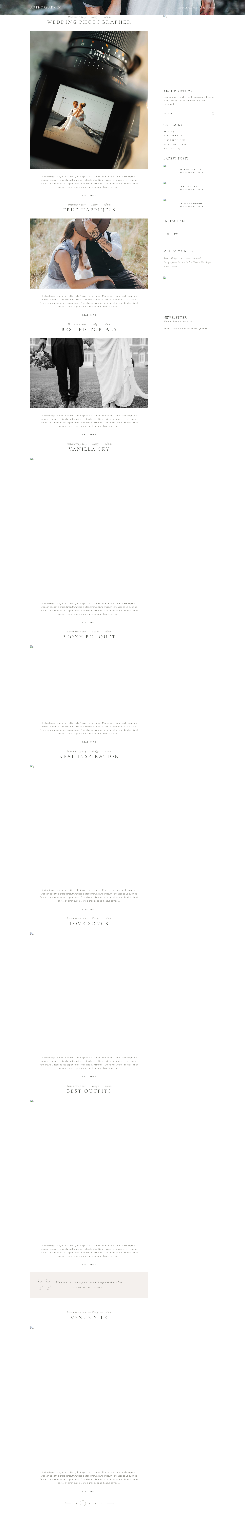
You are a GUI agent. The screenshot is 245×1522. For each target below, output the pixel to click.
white (166, 266)
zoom (174, 266)
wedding (205, 262)
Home (181, 7)
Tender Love (188, 186)
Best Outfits (89, 1091)
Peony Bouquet (89, 637)
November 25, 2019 (192, 172)
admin (107, 16)
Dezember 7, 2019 (77, 16)
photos (180, 262)
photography (169, 262)
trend (195, 262)
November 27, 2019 (77, 631)
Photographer (173, 136)
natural (197, 258)
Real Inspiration (89, 756)
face (182, 258)
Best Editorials (89, 329)
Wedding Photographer (89, 22)
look (188, 258)
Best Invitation (191, 169)
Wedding (169, 149)
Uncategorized (173, 144)
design (174, 258)
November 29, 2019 (77, 443)
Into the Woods (191, 203)
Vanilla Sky (89, 449)
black (165, 258)
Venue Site (89, 1318)
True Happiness (89, 210)
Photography (172, 140)
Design (94, 16)
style (188, 262)
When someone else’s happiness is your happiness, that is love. (89, 1282)
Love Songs (89, 924)
